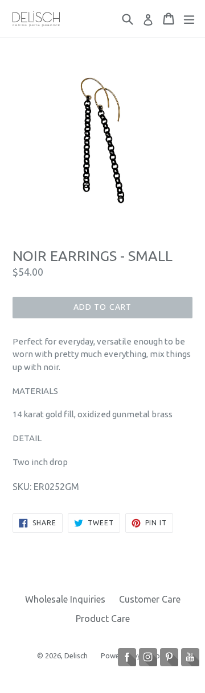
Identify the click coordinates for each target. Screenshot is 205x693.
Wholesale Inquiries (65, 599)
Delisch (76, 655)
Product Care (103, 618)
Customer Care (150, 599)
